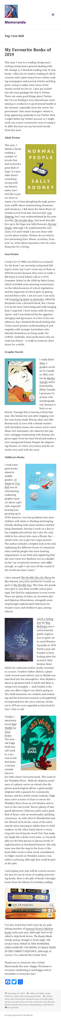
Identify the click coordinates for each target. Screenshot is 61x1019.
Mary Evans (23, 1004)
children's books (12, 996)
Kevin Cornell (26, 1002)
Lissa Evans (38, 1002)
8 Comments (13, 1007)
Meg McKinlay (36, 1004)
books (47, 993)
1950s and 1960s (36, 993)
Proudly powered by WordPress (19, 1015)
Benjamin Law (32, 999)
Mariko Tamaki (11, 1004)
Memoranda (15, 22)
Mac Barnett (49, 1002)
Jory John (15, 1002)
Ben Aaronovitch (18, 999)
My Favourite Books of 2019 (28, 52)
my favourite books (32, 996)
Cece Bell (44, 999)
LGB (21, 996)
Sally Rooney (48, 1004)
